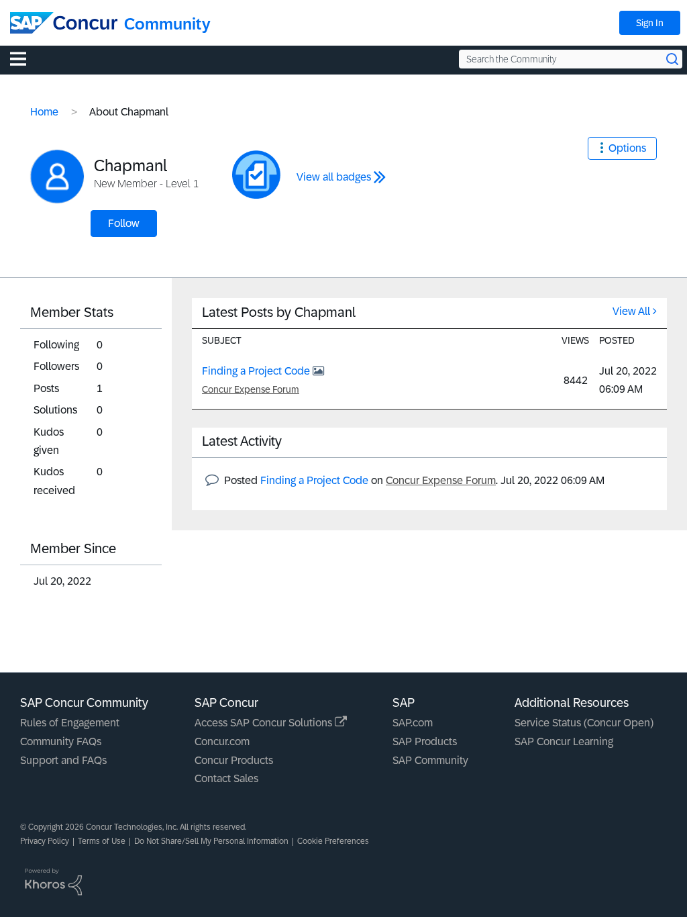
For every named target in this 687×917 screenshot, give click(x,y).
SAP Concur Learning (564, 741)
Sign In (650, 22)
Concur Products (234, 760)
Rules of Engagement (69, 722)
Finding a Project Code (257, 371)
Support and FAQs (63, 760)
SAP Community (430, 760)
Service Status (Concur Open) (584, 722)
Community (167, 24)
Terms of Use (101, 841)
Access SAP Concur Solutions (265, 722)
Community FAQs (60, 741)
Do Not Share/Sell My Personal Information (211, 841)
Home (44, 111)
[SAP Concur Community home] (63, 23)
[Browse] (25, 58)
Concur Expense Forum (250, 389)
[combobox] (570, 59)
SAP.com (412, 722)
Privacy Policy (44, 841)
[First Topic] (256, 174)
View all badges (334, 177)
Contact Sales (226, 778)
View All (631, 311)
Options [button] (627, 148)
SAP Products (424, 741)
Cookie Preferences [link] (333, 841)
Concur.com (222, 741)
